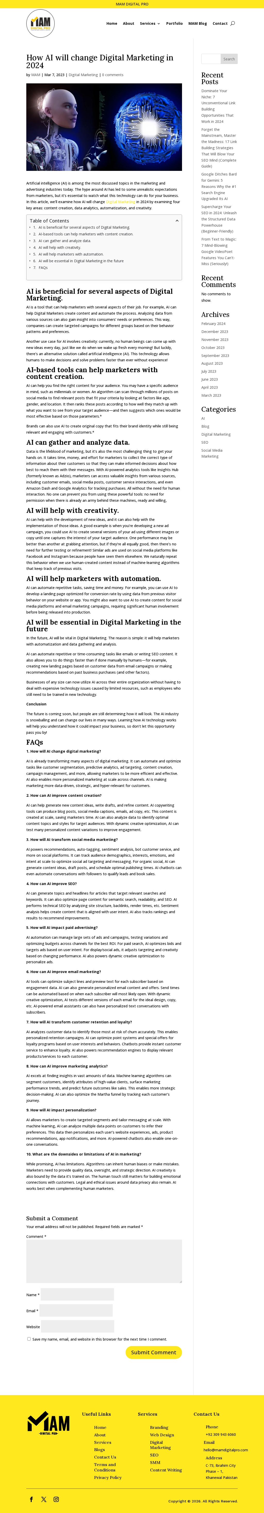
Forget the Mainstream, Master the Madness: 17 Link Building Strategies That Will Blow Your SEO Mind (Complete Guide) (219, 148)
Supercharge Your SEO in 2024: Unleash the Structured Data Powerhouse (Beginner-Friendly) (219, 219)
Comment (36, 1236)
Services (147, 23)
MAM (35, 74)
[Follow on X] (44, 1499)
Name (33, 1294)
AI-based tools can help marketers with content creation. (86, 234)
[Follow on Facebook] (31, 1499)
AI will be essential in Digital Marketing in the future (81, 260)
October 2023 (213, 347)
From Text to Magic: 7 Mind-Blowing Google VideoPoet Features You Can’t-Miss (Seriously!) (218, 251)
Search (229, 59)
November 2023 (214, 339)
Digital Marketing (83, 74)
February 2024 (213, 323)
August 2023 (212, 363)
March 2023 (211, 395)
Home (111, 23)
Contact (220, 23)
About (128, 23)
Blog (205, 426)
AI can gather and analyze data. (65, 240)
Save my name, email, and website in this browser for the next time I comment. (99, 1339)
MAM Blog (197, 23)
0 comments (112, 74)
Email (32, 1310)
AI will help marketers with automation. (71, 254)
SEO (204, 442)
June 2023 (209, 379)
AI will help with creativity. (60, 247)
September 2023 (215, 355)
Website (33, 1326)
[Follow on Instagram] (56, 1499)
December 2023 (214, 331)
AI (203, 418)
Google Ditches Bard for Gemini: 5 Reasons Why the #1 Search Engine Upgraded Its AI (219, 186)
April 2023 (209, 387)
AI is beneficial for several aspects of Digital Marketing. (85, 227)
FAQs (43, 267)
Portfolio (174, 23)
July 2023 (208, 371)
